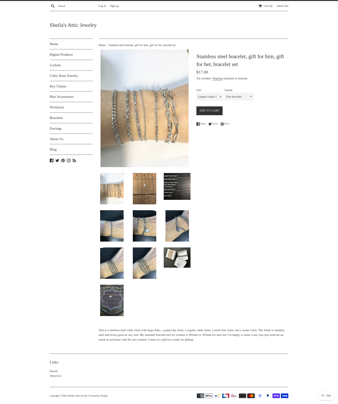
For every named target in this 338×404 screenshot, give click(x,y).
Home (54, 44)
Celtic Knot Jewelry (64, 76)
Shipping (217, 78)
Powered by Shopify (98, 395)
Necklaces (57, 107)
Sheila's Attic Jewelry (73, 25)
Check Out (282, 6)
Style (198, 90)
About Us (56, 139)
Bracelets (56, 118)
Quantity (229, 90)
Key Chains (58, 86)
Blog (53, 149)
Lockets (55, 65)
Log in (102, 6)
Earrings (56, 128)
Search (54, 371)
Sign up (114, 6)
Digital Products (61, 54)
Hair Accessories (62, 97)
